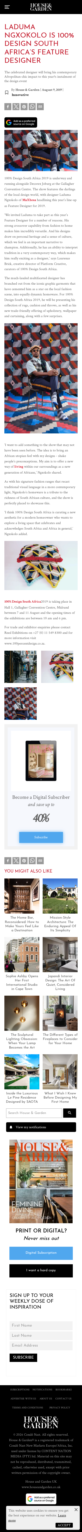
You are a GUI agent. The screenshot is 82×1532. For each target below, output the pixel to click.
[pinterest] (24, 107)
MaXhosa (29, 200)
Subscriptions (20, 1389)
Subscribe (41, 837)
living (18, 467)
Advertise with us (23, 1398)
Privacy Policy (59, 1407)
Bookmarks (64, 1389)
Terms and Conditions (27, 1407)
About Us (46, 1398)
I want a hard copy (41, 1270)
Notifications (42, 1389)
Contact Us (63, 1398)
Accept (64, 1525)
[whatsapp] (32, 107)
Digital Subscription (41, 1253)
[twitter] (15, 106)
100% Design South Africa (22, 602)
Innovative (20, 95)
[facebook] (7, 107)
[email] (40, 107)
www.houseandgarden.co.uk (41, 1487)
